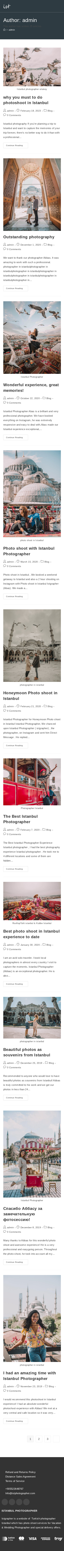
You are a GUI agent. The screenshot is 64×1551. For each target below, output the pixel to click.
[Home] (4, 30)
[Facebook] (5, 1502)
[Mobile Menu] (60, 6)
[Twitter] (19, 1502)
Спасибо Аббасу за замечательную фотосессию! (22, 1214)
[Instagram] (12, 1502)
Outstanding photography (28, 237)
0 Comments (14, 115)
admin (12, 30)
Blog (50, 110)
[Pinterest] (26, 1502)
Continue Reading (17, 144)
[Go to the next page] (56, 1439)
